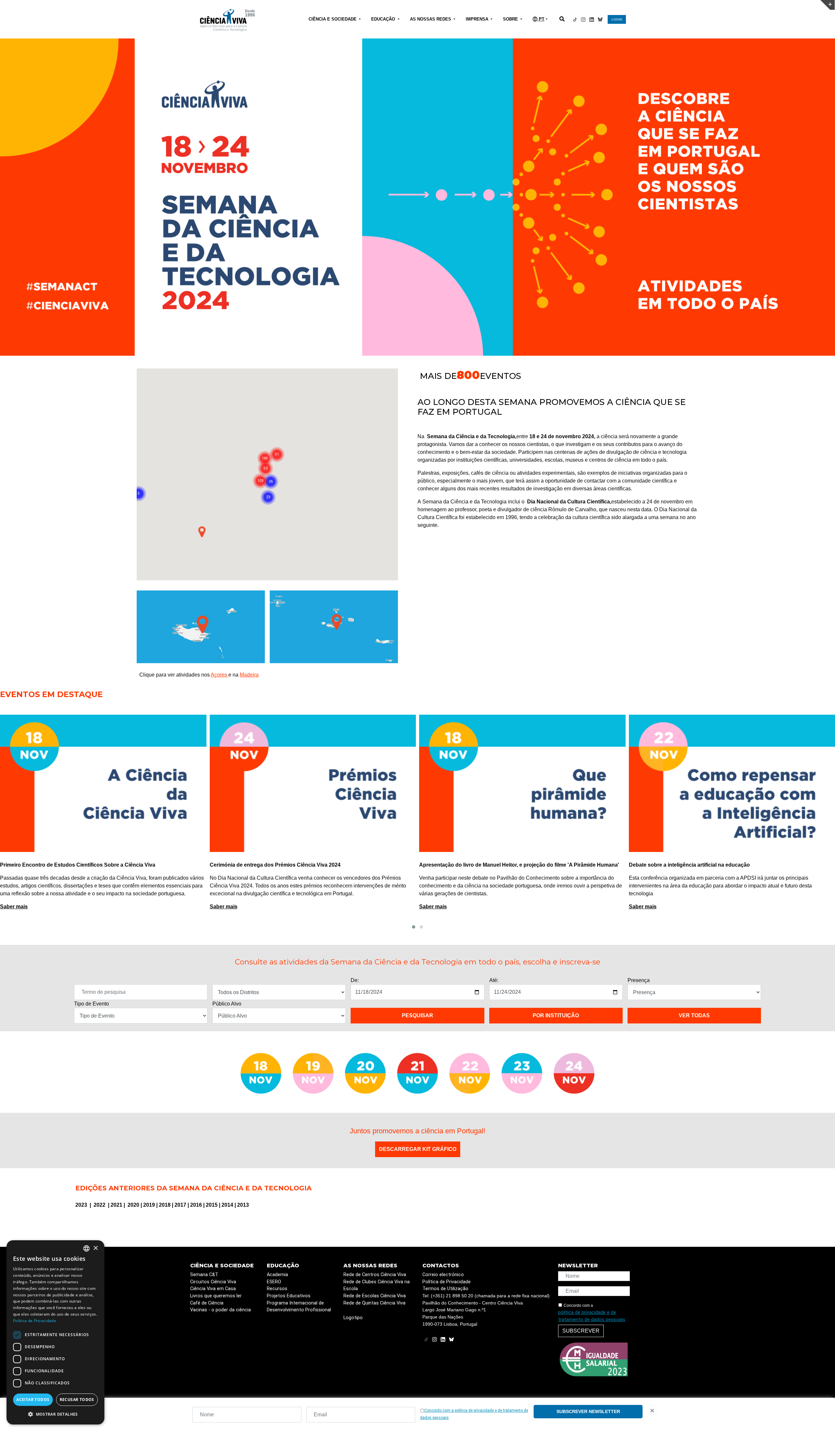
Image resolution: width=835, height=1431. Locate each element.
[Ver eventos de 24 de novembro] (574, 1073)
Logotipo (353, 1317)
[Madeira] (201, 626)
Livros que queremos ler (216, 1296)
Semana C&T (204, 1274)
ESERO (274, 1282)
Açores (219, 675)
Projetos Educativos (289, 1296)
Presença (639, 980)
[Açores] (334, 626)
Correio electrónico (443, 1274)
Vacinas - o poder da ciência (220, 1310)
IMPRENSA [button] (478, 19)
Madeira (249, 675)
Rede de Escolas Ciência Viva (374, 1296)
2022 (100, 1205)
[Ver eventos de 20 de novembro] (365, 1073)
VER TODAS (694, 1015)
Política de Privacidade (446, 1282)
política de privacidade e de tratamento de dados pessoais (591, 1316)
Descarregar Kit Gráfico (417, 1149)
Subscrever (581, 1331)
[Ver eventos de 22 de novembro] (470, 1073)
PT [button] (541, 19)
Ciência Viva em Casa (213, 1288)
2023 (81, 1205)
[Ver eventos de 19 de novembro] (313, 1073)
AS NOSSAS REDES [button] (431, 19)
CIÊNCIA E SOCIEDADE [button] (333, 19)
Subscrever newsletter (588, 1411)
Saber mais (14, 906)
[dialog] (55, 1332)
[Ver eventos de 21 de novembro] (417, 1073)
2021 (117, 1205)
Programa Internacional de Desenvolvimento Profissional (299, 1306)
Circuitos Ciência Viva (213, 1282)
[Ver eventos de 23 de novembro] (522, 1073)
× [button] (95, 1248)
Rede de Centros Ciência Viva (374, 1274)
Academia (277, 1274)
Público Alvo (226, 1003)
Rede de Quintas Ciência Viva (374, 1303)
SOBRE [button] (511, 19)
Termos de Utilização (445, 1288)
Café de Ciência (206, 1303)
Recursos (277, 1288)
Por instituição (556, 1015)
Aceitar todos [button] (32, 1399)
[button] (414, 927)
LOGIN (617, 19)
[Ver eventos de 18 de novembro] (261, 1073)
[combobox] (86, 1248)
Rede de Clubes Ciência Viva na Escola (376, 1285)
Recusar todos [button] (77, 1399)
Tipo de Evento (91, 1003)
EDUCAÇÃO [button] (383, 19)
